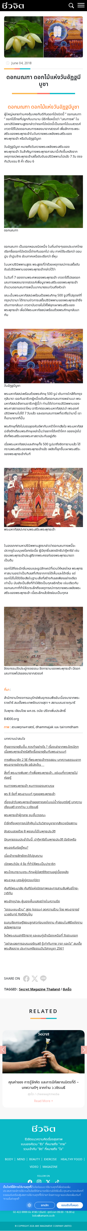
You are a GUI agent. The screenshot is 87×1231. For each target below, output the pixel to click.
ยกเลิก (45, 1205)
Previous (3, 1050)
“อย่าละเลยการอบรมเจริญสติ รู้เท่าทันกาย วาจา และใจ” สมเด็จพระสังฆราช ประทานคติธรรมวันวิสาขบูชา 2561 (43, 946)
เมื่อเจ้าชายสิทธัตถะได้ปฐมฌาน (23, 855)
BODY (9, 1159)
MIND (21, 1159)
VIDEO (34, 1167)
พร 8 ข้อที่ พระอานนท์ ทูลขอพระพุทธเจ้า (29, 794)
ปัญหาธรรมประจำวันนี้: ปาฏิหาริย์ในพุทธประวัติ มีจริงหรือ (40, 839)
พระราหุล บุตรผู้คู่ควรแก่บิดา (22, 880)
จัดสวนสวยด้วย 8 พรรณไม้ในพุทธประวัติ (29, 831)
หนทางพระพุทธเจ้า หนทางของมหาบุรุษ (29, 785)
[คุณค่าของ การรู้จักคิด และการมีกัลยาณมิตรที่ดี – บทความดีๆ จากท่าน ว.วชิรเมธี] (43, 1069)
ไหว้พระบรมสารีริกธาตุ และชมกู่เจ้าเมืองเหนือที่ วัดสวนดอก (41, 935)
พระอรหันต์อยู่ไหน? (16, 847)
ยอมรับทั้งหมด (69, 1205)
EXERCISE (50, 1159)
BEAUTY (34, 1159)
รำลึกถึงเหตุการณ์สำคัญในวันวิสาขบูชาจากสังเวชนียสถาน (40, 823)
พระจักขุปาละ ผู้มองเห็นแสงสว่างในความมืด (32, 901)
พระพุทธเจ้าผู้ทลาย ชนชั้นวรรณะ (25, 815)
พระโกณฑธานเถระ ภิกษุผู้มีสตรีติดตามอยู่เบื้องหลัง (36, 872)
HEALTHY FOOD (71, 1159)
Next (84, 1050)
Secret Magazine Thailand (39, 989)
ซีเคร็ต (67, 989)
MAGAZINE (49, 1167)
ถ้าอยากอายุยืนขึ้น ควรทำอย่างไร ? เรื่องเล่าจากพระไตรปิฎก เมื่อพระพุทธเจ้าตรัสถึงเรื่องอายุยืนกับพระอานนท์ (41, 749)
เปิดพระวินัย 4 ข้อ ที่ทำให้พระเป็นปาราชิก (29, 864)
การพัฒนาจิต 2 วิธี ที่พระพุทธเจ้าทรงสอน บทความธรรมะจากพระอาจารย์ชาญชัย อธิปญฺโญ (42, 762)
